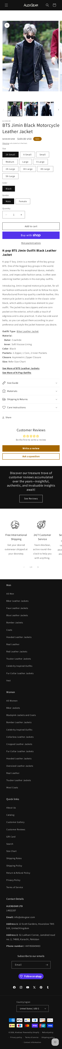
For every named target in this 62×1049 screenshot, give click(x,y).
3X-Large (28, 169)
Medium (10, 161)
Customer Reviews (15, 829)
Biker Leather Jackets (17, 600)
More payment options (31, 243)
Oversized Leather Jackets (19, 765)
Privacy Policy (13, 880)
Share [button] (8, 417)
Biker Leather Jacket (28, 331)
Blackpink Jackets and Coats (21, 715)
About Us (11, 807)
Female (23, 201)
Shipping (5, 143)
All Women (11, 700)
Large (25, 161)
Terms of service (31, 1037)
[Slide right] (58, 109)
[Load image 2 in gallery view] (31, 109)
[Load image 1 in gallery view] (15, 109)
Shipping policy (48, 1037)
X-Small (27, 154)
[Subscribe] (46, 965)
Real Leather (12, 644)
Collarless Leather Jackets (20, 736)
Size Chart (11, 851)
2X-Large (10, 169)
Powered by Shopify (31, 1032)
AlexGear (18, 1032)
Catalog (10, 814)
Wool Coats (12, 787)
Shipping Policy (14, 865)
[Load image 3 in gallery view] (47, 109)
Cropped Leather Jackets (19, 744)
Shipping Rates (14, 858)
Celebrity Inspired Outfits (19, 665)
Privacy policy (16, 1037)
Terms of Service (14, 887)
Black (9, 188)
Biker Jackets (13, 707)
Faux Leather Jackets (17, 608)
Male (8, 201)
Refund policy (47, 1032)
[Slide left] (3, 109)
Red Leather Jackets (16, 651)
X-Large (40, 161)
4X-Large (45, 169)
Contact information (32, 1042)
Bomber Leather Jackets (18, 722)
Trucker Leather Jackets (18, 658)
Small (43, 154)
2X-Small (10, 154)
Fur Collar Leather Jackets (20, 673)
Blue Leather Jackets (17, 615)
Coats (9, 629)
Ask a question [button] (31, 456)
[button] (6, 5)
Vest (8, 680)
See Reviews (31, 498)
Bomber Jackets (14, 622)
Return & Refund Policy (18, 872)
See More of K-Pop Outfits (16, 372)
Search (9, 843)
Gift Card (10, 836)
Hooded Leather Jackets (18, 637)
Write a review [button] (31, 448)
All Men (10, 593)
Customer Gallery (15, 822)
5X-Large (10, 176)
